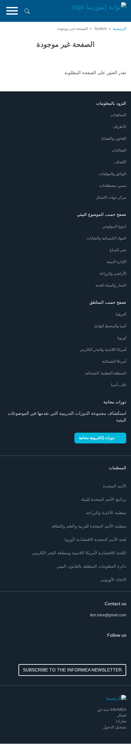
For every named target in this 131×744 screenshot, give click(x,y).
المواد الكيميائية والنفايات (106, 238)
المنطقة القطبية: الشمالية (105, 373)
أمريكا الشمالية (114, 361)
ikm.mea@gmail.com (108, 615)
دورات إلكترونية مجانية (96, 438)
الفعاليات (119, 150)
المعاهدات (118, 115)
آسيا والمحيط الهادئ (110, 326)
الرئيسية (119, 28)
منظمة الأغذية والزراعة (106, 512)
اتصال (121, 715)
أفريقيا (121, 314)
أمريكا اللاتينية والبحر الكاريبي (102, 349)
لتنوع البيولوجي (114, 226)
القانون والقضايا (113, 138)
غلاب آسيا (118, 385)
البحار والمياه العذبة (110, 285)
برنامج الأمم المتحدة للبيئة (103, 499)
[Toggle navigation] (12, 10)
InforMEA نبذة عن (111, 709)
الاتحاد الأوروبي (113, 579)
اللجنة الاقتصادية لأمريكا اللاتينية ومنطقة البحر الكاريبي (79, 552)
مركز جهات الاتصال (111, 197)
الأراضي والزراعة (113, 273)
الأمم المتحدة (114, 486)
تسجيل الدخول (114, 727)
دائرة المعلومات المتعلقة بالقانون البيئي (91, 566)
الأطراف (119, 126)
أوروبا (121, 338)
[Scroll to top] (18, 725)
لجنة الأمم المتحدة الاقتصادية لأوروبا (95, 539)
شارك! (121, 721)
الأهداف (120, 162)
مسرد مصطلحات (112, 185)
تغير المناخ (117, 250)
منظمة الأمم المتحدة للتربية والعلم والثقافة (89, 526)
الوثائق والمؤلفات (112, 174)
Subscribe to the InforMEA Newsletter (72, 669)
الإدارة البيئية (116, 261)
